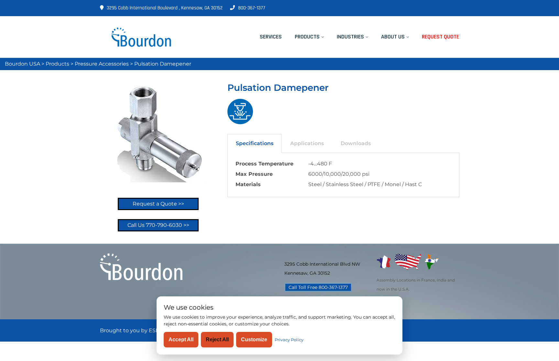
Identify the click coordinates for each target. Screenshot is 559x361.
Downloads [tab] (356, 143)
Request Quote (440, 36)
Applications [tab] (307, 143)
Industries (350, 36)
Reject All (217, 339)
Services (271, 36)
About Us (393, 36)
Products (307, 36)
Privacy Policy (289, 339)
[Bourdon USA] (141, 37)
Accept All (181, 339)
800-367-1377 (251, 8)
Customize (254, 339)
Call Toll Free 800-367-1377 (318, 287)
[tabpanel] (343, 175)
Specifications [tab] (254, 143)
